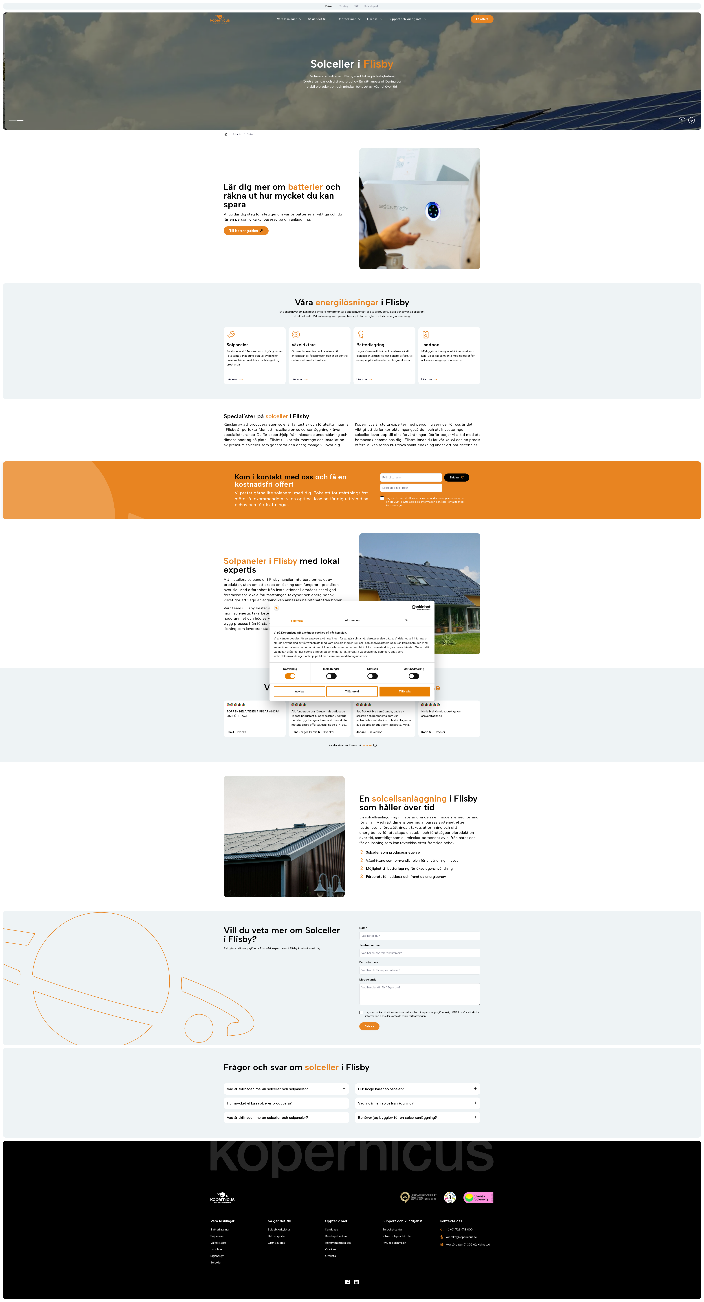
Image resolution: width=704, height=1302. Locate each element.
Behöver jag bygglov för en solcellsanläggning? (397, 1117)
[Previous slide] (682, 120)
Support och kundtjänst (405, 19)
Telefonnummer (370, 945)
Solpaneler (217, 1236)
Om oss (372, 19)
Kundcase (331, 1229)
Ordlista (330, 1256)
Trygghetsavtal (392, 1229)
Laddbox (216, 1249)
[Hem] (222, 1197)
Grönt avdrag (276, 1242)
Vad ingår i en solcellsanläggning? (386, 1103)
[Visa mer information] (375, 745)
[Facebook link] (347, 1282)
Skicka (454, 477)
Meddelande (367, 979)
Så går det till (317, 19)
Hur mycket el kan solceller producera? (259, 1103)
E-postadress (368, 962)
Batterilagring (219, 1229)
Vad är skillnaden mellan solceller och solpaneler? (267, 1089)
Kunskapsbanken (336, 1236)
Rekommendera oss (338, 1242)
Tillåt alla (404, 691)
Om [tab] (407, 620)
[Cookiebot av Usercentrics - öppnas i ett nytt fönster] (414, 608)
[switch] (331, 676)
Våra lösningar (287, 19)
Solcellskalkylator (279, 1229)
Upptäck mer (347, 19)
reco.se (367, 745)
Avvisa (299, 691)
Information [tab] (352, 620)
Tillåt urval (352, 691)
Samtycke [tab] (297, 620)
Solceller (237, 134)
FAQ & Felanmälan (394, 1242)
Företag (343, 6)
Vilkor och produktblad (397, 1236)
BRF (356, 6)
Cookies (330, 1249)
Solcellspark (371, 6)
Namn (363, 928)
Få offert (482, 19)
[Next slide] (691, 120)
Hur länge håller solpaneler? (381, 1089)
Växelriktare (218, 1242)
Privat (329, 6)
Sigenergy (217, 1256)
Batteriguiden (277, 1236)
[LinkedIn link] (356, 1282)
